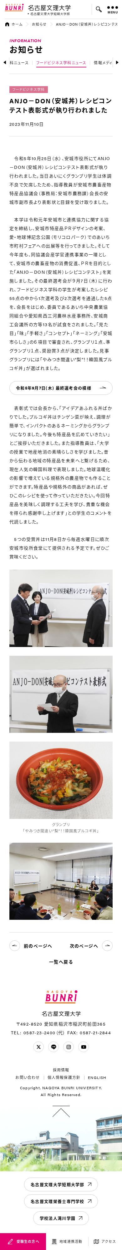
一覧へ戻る (61, 961)
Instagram (68, 1047)
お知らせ (39, 24)
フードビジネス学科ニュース (61, 63)
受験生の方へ (28, 1241)
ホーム (17, 24)
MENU (113, 12)
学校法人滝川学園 (57, 1218)
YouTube (83, 1047)
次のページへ (84, 946)
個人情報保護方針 (64, 1077)
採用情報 (61, 1070)
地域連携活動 (70, 1241)
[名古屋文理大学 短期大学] (49, 14)
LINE (53, 1047)
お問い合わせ (27, 1077)
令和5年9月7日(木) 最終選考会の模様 (53, 388)
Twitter (38, 1047)
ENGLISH (97, 1077)
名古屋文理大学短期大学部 (57, 1184)
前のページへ (38, 946)
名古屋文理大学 (49, 7)
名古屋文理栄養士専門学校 (57, 1201)
